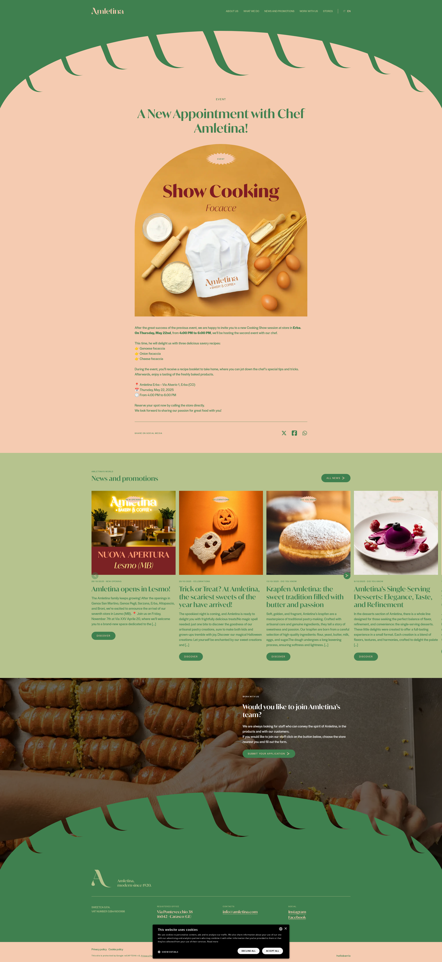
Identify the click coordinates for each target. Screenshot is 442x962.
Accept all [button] (272, 950)
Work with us (309, 11)
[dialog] (221, 942)
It (344, 11)
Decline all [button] (249, 950)
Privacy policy (99, 949)
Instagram (297, 912)
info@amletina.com (240, 912)
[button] (168, 952)
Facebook (297, 917)
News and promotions (279, 11)
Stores (328, 11)
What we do (251, 11)
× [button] (285, 928)
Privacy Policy (148, 955)
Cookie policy (115, 949)
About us (232, 11)
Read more (212, 941)
